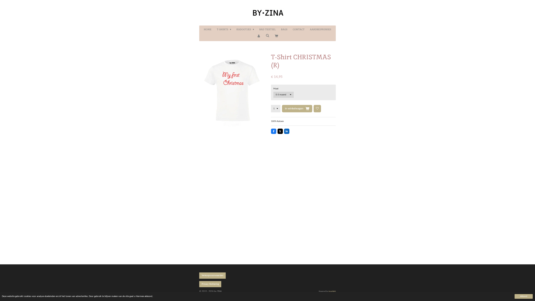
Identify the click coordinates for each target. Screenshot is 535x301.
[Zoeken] (267, 35)
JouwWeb (332, 291)
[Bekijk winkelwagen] (276, 35)
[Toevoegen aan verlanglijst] (317, 108)
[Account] (258, 35)
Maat (276, 89)
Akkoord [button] (523, 296)
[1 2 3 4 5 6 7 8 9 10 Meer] (275, 108)
